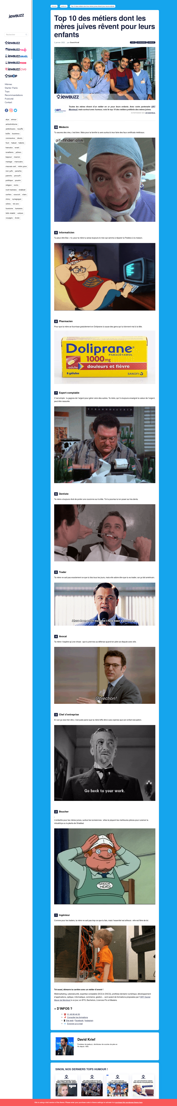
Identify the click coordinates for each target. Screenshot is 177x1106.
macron (17, 157)
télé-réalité (10, 213)
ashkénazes (10, 129)
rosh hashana (11, 189)
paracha (18, 171)
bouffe (20, 129)
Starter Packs (11, 87)
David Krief (74, 42)
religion (9, 185)
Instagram (89, 1020)
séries (8, 203)
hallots (21, 143)
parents (9, 175)
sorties (8, 194)
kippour (9, 157)
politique (9, 180)
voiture (20, 213)
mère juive (22, 166)
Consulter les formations (77, 1017)
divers (19, 138)
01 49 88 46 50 (73, 1014)
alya (7, 119)
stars (24, 194)
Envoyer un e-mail (75, 1023)
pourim (18, 180)
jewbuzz (63, 6)
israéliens (9, 152)
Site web (69, 1020)
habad (13, 143)
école (17, 218)
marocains (18, 161)
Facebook (79, 1020)
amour (13, 119)
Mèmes (8, 84)
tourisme (9, 208)
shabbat (22, 189)
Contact (8, 102)
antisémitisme (11, 124)
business (16, 133)
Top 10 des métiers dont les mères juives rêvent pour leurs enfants (104, 26)
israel (17, 147)
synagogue (16, 199)
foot (7, 143)
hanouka (9, 147)
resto (16, 185)
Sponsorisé (141, 42)
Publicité (9, 98)
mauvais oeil (11, 166)
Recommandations (14, 95)
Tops (7, 91)
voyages (9, 218)
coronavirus (10, 138)
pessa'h (17, 175)
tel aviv (16, 203)
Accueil (54, 6)
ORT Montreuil (150, 113)
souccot (17, 194)
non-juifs (9, 171)
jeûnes (18, 152)
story (8, 199)
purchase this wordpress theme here (128, 1102)
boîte (8, 133)
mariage (9, 161)
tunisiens (19, 208)
